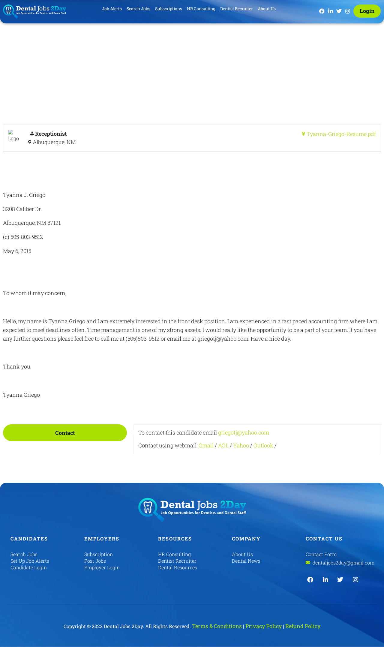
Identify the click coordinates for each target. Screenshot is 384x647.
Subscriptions (168, 8)
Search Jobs (138, 8)
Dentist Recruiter (236, 8)
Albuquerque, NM (54, 142)
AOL (223, 445)
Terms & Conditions (217, 626)
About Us (267, 8)
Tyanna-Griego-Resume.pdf (341, 133)
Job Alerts (112, 8)
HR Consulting (201, 8)
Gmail (206, 445)
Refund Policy (302, 626)
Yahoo (241, 445)
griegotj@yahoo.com (243, 432)
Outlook (263, 445)
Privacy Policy (263, 626)
